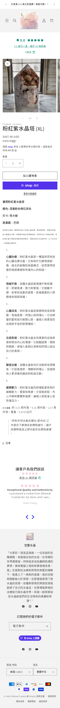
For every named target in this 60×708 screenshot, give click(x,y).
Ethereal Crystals (18, 696)
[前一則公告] (6, 4)
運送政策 (43, 701)
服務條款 (32, 701)
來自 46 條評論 (28, 478)
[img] (30, 473)
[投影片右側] (37, 118)
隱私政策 (20, 701)
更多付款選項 (30, 193)
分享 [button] (8, 443)
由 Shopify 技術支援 (36, 696)
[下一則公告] (54, 4)
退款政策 (52, 696)
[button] (7, 20)
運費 (14, 141)
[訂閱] (47, 626)
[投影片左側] (23, 118)
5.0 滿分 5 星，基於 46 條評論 (30, 46)
